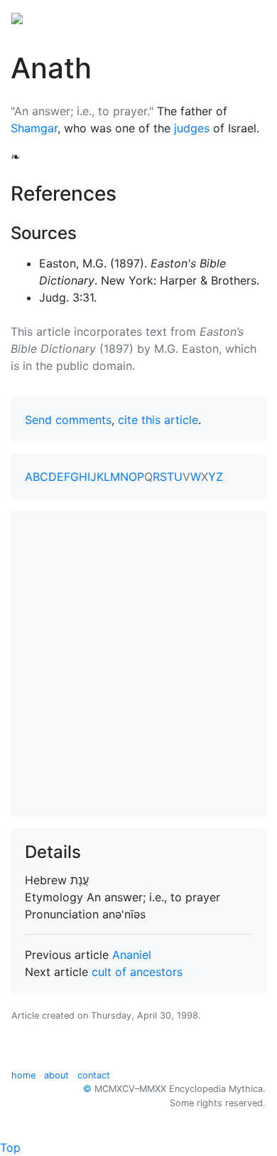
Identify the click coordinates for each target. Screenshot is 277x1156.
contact (93, 1075)
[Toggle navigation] (246, 17)
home (23, 1075)
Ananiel (131, 955)
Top (10, 1147)
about (56, 1075)
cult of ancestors (137, 972)
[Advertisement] (138, 663)
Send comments (68, 420)
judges (192, 128)
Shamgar (34, 128)
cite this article (158, 420)
